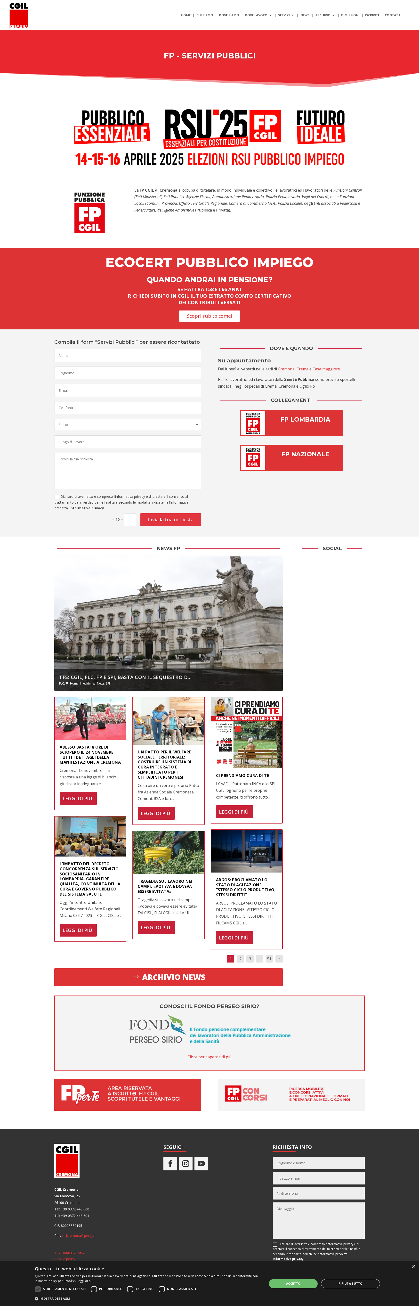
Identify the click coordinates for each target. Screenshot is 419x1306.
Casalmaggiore (326, 369)
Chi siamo (204, 15)
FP (67, 683)
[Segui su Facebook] (170, 1163)
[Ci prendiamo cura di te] (246, 732)
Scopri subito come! (209, 316)
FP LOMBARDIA (305, 419)
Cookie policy (64, 1259)
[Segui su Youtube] (201, 1163)
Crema (302, 369)
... (260, 959)
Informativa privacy (87, 508)
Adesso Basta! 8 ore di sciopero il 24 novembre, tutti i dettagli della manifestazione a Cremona (90, 754)
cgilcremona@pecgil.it (79, 1235)
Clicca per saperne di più (209, 1057)
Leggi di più (77, 798)
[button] (147, 1298)
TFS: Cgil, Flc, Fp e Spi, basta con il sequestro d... (125, 677)
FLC (61, 683)
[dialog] (209, 1283)
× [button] (413, 1266)
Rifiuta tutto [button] (350, 1284)
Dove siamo (229, 15)
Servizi (284, 15)
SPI (108, 683)
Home (186, 15)
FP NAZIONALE (305, 454)
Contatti (393, 15)
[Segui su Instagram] (186, 1163)
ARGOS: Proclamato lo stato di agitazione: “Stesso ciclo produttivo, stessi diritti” (246, 887)
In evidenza (88, 683)
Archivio (322, 15)
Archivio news (173, 977)
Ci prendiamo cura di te (242, 775)
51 (269, 959)
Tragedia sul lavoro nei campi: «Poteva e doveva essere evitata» (165, 886)
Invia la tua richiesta (170, 519)
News (305, 15)
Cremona (286, 369)
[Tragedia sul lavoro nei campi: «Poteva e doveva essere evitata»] (168, 852)
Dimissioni (350, 15)
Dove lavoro (256, 15)
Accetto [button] (293, 1284)
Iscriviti (372, 15)
